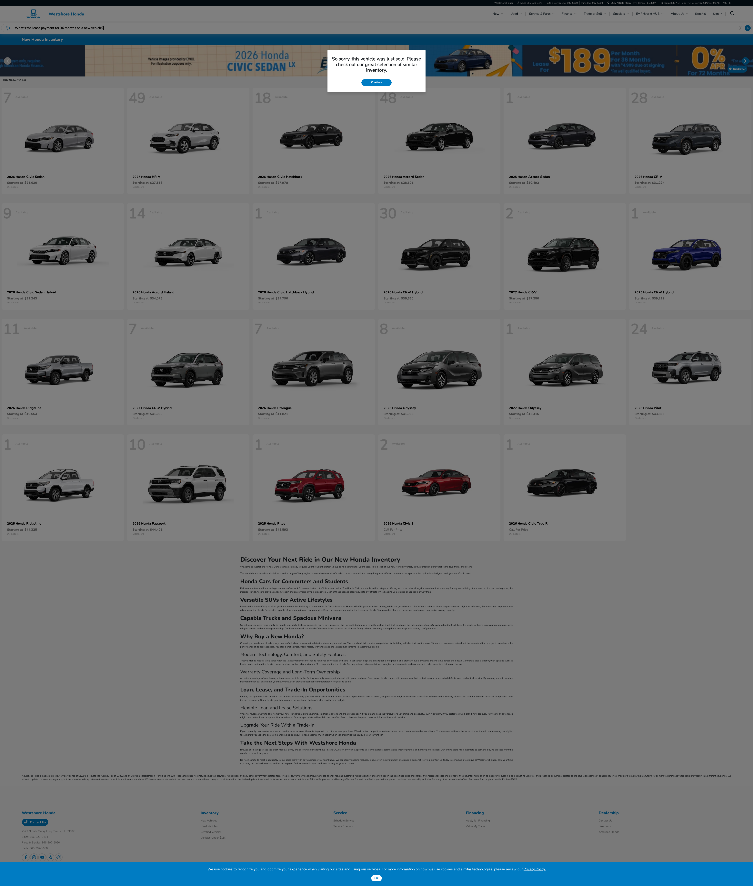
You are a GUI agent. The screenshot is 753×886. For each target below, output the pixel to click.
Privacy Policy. (535, 869)
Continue (376, 82)
